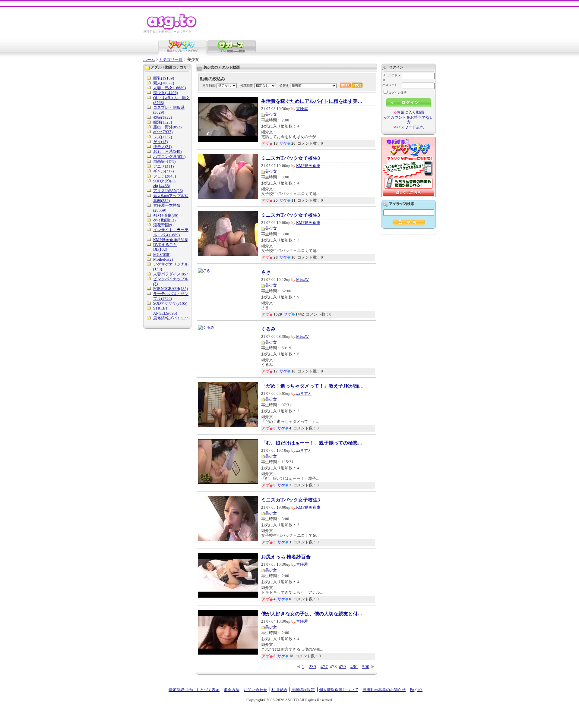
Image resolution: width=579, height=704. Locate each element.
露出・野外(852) (167, 127)
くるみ (268, 329)
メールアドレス (391, 78)
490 (354, 666)
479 (342, 666)
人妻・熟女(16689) (169, 88)
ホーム (149, 59)
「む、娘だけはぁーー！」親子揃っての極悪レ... (312, 443)
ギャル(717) (163, 171)
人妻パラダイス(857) (171, 274)
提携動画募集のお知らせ (384, 689)
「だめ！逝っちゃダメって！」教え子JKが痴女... (312, 386)
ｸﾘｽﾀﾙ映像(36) (165, 215)
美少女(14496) (165, 92)
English (416, 689)
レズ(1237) (162, 137)
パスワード (389, 84)
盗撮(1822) (162, 117)
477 (324, 666)
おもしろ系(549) (167, 151)
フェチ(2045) (164, 176)
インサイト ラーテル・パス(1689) (170, 232)
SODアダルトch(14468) (164, 183)
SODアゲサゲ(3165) (170, 303)
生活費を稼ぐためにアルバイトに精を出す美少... (312, 101)
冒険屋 (302, 108)
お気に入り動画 (410, 112)
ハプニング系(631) (169, 156)
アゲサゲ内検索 (401, 204)
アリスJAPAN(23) (168, 190)
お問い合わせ (255, 689)
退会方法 (231, 689)
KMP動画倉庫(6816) (170, 239)
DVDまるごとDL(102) (165, 247)
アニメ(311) (163, 166)
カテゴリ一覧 (171, 59)
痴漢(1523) (162, 122)
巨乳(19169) (163, 78)
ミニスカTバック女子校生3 (290, 158)
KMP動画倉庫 (308, 165)
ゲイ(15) (160, 142)
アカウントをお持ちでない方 (410, 119)
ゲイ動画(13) (164, 220)
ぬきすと (304, 393)
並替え (284, 85)
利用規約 (279, 689)
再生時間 (209, 85)
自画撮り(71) (164, 161)
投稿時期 (246, 85)
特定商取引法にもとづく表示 (194, 689)
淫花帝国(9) (163, 225)
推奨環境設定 (303, 689)
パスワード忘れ (410, 127)
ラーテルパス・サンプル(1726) (170, 296)
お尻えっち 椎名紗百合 (286, 557)
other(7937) (162, 132)
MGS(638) (161, 254)
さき (266, 272)
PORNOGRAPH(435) (170, 288)
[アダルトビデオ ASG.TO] (172, 29)
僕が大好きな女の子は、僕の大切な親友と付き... (312, 613)
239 (312, 666)
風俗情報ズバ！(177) (171, 318)
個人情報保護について (338, 689)
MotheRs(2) (163, 259)
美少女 (271, 114)
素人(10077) (163, 83)
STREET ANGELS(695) (165, 310)
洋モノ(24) (162, 146)
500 (365, 666)
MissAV (302, 279)
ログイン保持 (397, 92)
